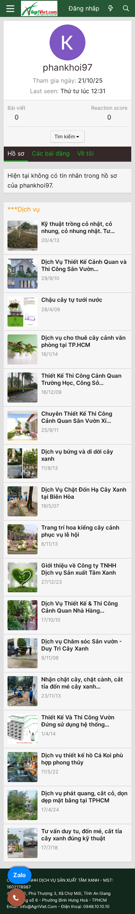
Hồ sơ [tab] (16, 153)
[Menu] (10, 8)
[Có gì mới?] (110, 9)
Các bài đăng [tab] (51, 153)
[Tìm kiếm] (126, 9)
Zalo (19, 875)
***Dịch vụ (24, 209)
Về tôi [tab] (85, 153)
